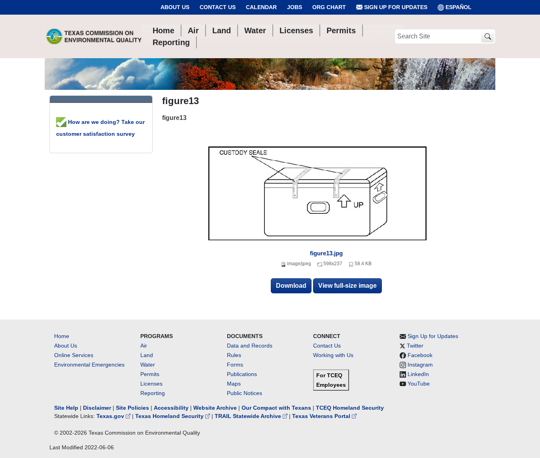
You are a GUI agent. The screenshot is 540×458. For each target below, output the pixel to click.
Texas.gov (111, 416)
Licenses (151, 383)
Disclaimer (97, 408)
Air (143, 345)
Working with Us (333, 355)
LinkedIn (418, 374)
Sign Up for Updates (395, 7)
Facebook (420, 355)
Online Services (73, 355)
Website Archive (215, 408)
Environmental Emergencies (89, 364)
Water (147, 364)
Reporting (152, 393)
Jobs (294, 7)
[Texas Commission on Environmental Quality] (94, 36)
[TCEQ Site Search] (488, 36)
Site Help (66, 408)
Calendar (261, 7)
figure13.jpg (326, 253)
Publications (242, 374)
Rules (234, 355)
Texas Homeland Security (170, 416)
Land (146, 355)
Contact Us (218, 7)
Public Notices (244, 393)
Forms (235, 364)
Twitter (415, 345)
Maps (234, 383)
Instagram (420, 364)
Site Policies (132, 408)
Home (61, 336)
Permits (149, 374)
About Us (174, 7)
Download (291, 285)
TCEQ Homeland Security (350, 408)
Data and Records (249, 345)
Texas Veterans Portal (322, 416)
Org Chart (329, 7)
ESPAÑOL (459, 7)
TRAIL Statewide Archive (249, 416)
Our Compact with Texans (276, 408)
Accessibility (172, 408)
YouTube (419, 383)
